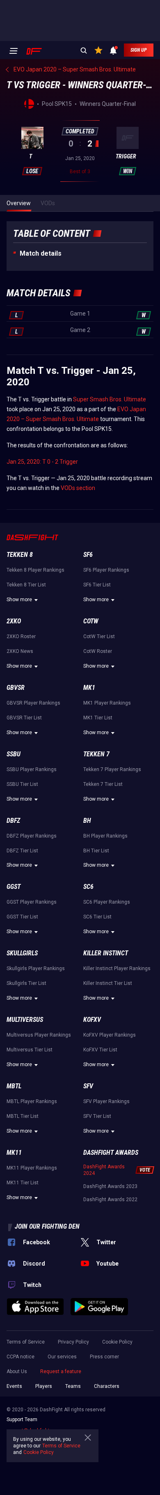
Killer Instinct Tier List (107, 983)
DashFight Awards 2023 (110, 1186)
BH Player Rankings (105, 836)
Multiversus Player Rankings (39, 1035)
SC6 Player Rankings (106, 902)
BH (87, 820)
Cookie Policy (117, 1342)
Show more (19, 599)
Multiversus (25, 1019)
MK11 (14, 1152)
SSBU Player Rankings (32, 769)
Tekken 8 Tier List (26, 585)
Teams (73, 1386)
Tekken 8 (20, 555)
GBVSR (16, 687)
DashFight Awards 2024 (104, 1170)
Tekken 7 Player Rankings (112, 769)
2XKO (14, 621)
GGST (14, 887)
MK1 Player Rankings (107, 703)
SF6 (88, 555)
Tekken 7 (96, 754)
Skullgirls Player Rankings (36, 968)
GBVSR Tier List (24, 718)
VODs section (78, 488)
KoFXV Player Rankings (109, 1035)
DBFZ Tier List (22, 851)
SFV (88, 1086)
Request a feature (60, 1371)
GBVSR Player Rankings (33, 703)
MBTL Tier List (23, 1116)
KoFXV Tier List (100, 1050)
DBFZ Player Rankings (32, 836)
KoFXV (92, 1019)
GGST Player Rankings (32, 902)
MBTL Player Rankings (32, 1101)
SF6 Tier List (97, 585)
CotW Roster (97, 651)
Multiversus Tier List (30, 1050)
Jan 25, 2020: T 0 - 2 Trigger (42, 461)
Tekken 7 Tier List (103, 784)
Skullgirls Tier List (26, 983)
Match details (41, 253)
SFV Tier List (97, 1116)
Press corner (104, 1357)
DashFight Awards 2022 (110, 1199)
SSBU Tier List (22, 784)
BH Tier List (96, 851)
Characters (106, 1386)
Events (14, 1386)
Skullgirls (22, 953)
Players (43, 1386)
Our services (62, 1357)
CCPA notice (20, 1357)
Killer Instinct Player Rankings (117, 968)
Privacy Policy (73, 1342)
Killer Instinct (105, 953)
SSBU (14, 754)
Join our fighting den (47, 1226)
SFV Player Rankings (106, 1101)
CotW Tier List (99, 636)
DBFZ (13, 820)
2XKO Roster (21, 636)
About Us (17, 1371)
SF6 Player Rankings (106, 570)
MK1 (89, 687)
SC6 (88, 887)
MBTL (14, 1086)
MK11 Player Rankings (32, 1168)
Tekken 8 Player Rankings (35, 570)
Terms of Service (26, 1342)
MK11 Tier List (23, 1183)
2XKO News (20, 651)
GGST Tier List (22, 917)
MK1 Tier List (97, 718)
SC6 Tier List (97, 917)
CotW (90, 621)
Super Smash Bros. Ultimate (109, 399)
